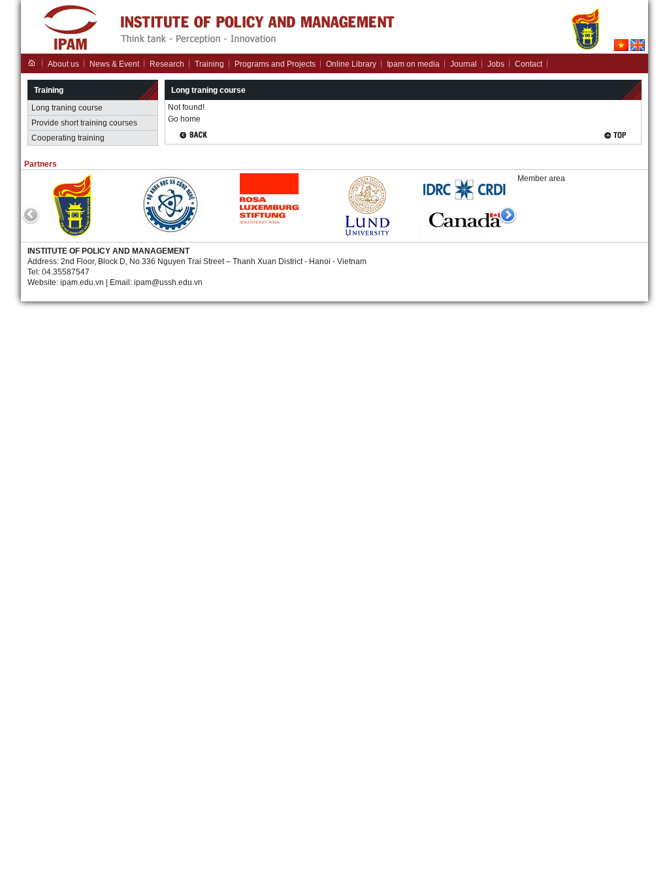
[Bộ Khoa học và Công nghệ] (171, 232)
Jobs (495, 64)
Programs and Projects (275, 64)
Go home (184, 119)
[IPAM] (70, 49)
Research (167, 64)
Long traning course (67, 107)
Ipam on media (413, 64)
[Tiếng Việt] (621, 48)
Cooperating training (68, 138)
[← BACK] (196, 136)
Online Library (351, 64)
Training (209, 64)
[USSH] (73, 236)
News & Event (114, 64)
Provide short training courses (84, 122)
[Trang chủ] (31, 63)
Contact (528, 64)
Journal (463, 64)
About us (63, 64)
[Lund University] (367, 236)
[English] (637, 48)
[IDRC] (465, 234)
